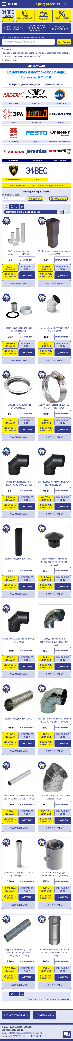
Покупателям (14, 1015)
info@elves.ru (14, 1033)
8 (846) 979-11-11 (19, 1036)
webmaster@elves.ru (32, 1033)
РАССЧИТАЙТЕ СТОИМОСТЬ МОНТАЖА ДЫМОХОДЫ (36, 185)
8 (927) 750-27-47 (37, 1036)
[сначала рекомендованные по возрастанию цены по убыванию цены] (31, 212)
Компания (43, 1015)
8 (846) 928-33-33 (47, 4)
